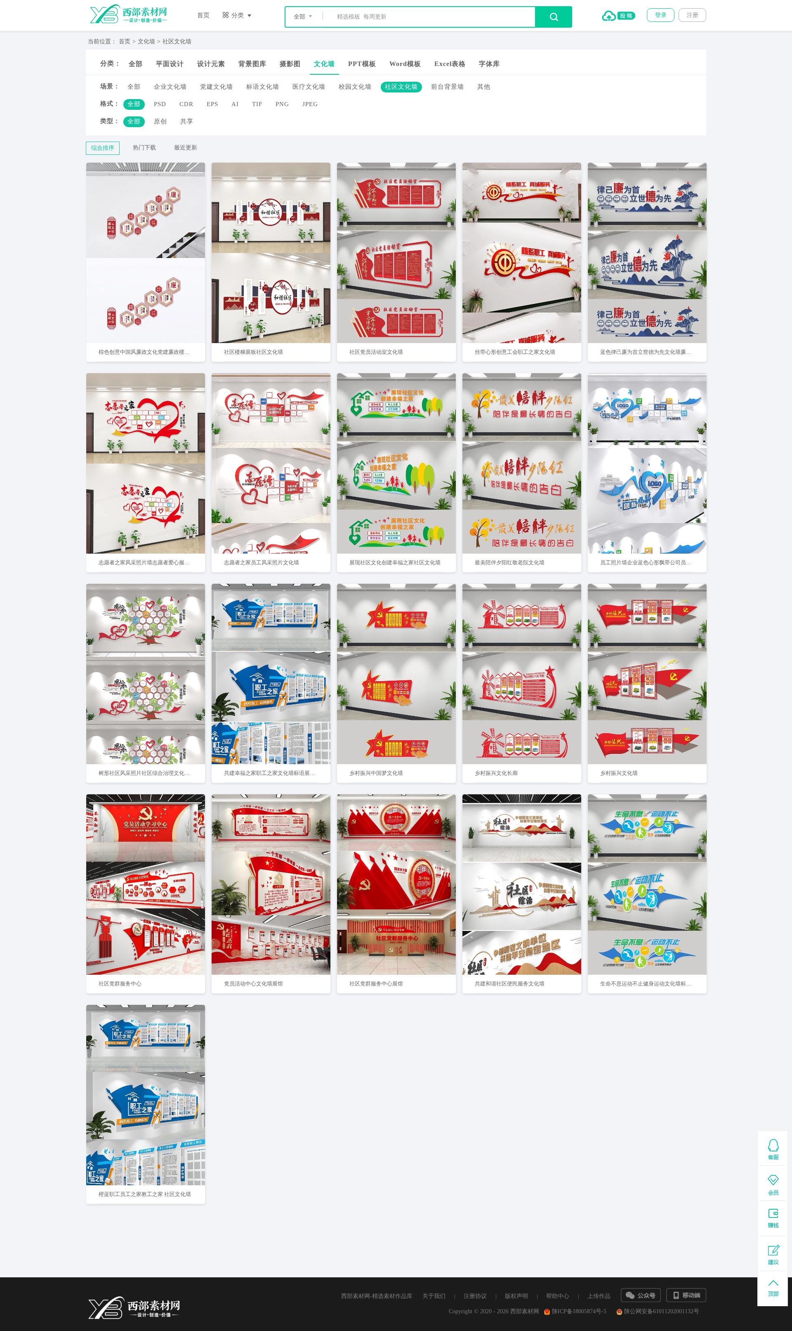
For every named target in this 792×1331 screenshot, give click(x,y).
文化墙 (146, 41)
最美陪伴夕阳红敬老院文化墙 (509, 562)
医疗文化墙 (308, 86)
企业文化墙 (170, 86)
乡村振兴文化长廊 (496, 773)
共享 (186, 121)
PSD (160, 104)
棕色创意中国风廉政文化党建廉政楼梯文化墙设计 (158, 352)
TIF (257, 104)
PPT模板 (362, 63)
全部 (136, 63)
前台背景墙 (447, 86)
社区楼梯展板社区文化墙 (253, 352)
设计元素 (211, 63)
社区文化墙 (177, 41)
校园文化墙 (355, 86)
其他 (483, 86)
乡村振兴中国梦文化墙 (376, 773)
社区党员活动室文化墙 (376, 352)
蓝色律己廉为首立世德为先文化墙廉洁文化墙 (653, 352)
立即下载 (156, 226)
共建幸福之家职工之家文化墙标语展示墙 (272, 773)
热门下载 (144, 147)
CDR (186, 104)
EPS (212, 104)
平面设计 (170, 63)
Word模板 (405, 63)
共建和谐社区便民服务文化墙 (509, 983)
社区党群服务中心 (120, 983)
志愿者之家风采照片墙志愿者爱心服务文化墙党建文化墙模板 (171, 562)
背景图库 (252, 63)
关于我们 (434, 1296)
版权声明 (516, 1296)
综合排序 (102, 148)
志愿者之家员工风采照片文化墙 (261, 562)
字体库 (489, 63)
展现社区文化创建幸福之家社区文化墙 (395, 562)
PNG (282, 104)
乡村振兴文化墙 (619, 773)
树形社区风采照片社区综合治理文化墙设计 (149, 773)
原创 (160, 121)
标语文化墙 (262, 86)
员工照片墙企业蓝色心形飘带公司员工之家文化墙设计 (664, 562)
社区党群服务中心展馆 (376, 983)
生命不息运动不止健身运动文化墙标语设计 (651, 983)
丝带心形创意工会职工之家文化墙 (515, 352)
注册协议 (475, 1296)
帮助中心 (557, 1296)
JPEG (310, 104)
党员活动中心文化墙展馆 (253, 983)
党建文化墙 (216, 86)
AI (235, 104)
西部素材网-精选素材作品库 (376, 1296)
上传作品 (598, 1296)
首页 (203, 15)
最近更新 (185, 147)
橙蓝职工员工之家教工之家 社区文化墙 (145, 1194)
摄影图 (290, 63)
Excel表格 (450, 63)
